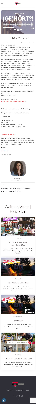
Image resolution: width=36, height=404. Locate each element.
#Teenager (9, 191)
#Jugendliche (20, 188)
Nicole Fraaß (18, 178)
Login (27, 390)
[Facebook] (2, 154)
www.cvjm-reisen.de (19, 127)
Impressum (9, 390)
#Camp (10, 188)
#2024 (14, 188)
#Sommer (27, 188)
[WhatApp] (5, 154)
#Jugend (3, 191)
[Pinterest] (10, 154)
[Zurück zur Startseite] (18, 3)
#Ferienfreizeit (17, 191)
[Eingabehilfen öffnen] (4, 400)
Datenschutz (19, 390)
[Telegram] (7, 154)
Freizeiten (4, 147)
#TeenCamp (4, 188)
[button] (2, 3)
